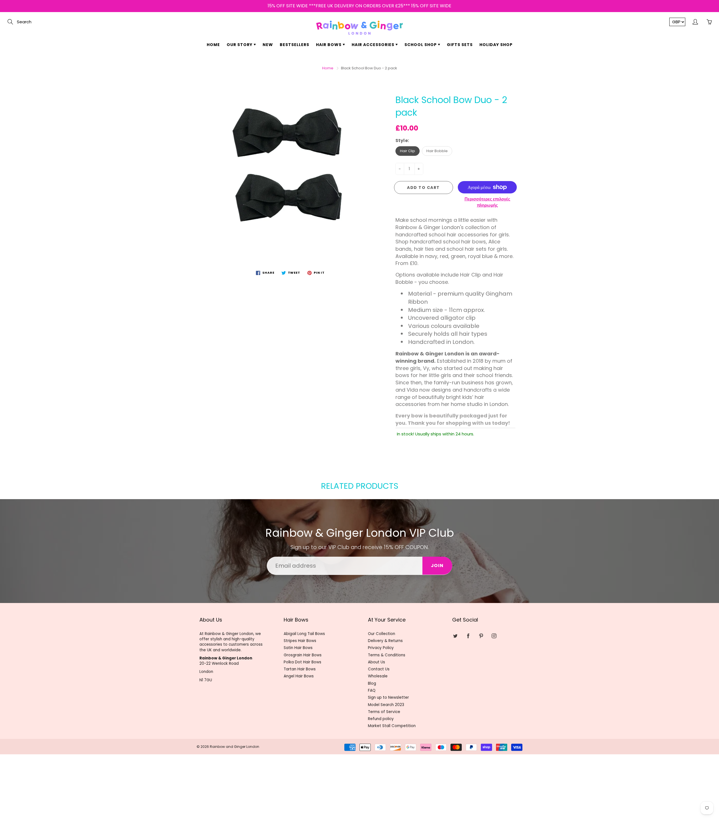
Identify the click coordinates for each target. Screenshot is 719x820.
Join (413, 85)
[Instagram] (376, 103)
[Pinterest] (363, 103)
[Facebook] (351, 103)
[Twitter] (339, 103)
